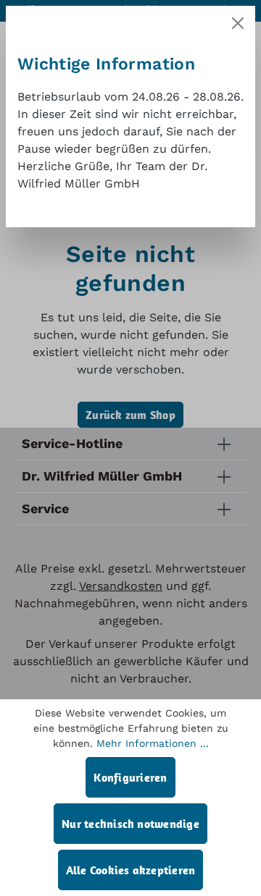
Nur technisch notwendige (130, 823)
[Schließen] (237, 23)
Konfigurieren (130, 777)
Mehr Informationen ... (152, 743)
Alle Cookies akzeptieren (131, 870)
